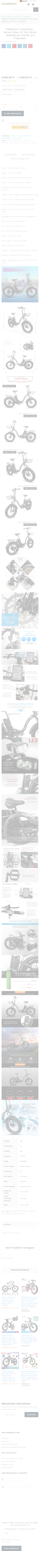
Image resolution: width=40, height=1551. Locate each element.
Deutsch (24, 1)
